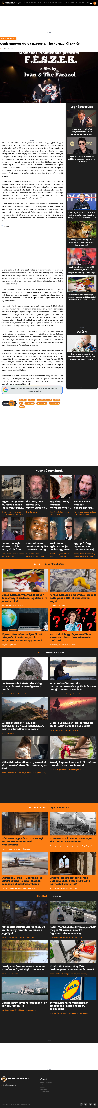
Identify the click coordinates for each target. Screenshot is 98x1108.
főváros (14, 645)
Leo (25, 888)
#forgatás (18, 514)
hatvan (22, 937)
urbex (70, 846)
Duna (4, 974)
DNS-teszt (54, 769)
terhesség (42, 773)
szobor (11, 888)
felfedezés (22, 694)
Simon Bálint (41, 403)
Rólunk (41, 1085)
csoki (71, 1013)
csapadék (32, 1010)
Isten (52, 694)
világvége (54, 730)
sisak (9, 694)
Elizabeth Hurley (8, 556)
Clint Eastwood (8, 514)
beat (22, 407)
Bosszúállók (30, 554)
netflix (87, 514)
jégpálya (15, 937)
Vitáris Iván (30, 403)
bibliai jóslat (63, 730)
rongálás (31, 888)
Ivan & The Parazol (44, 400)
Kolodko (5, 888)
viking (4, 694)
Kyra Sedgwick (61, 556)
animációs (14, 605)
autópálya (78, 937)
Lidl (51, 1013)
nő (20, 773)
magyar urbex (7, 849)
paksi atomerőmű (9, 1010)
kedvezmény (82, 974)
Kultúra (22, 400)
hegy (8, 733)
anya (24, 773)
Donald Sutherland (12, 512)
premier (53, 514)
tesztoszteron (64, 694)
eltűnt (8, 974)
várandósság (32, 773)
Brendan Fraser (18, 554)
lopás (9, 937)
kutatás (14, 694)
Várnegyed (54, 888)
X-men (90, 556)
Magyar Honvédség (58, 937)
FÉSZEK (56, 400)
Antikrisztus (73, 730)
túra (3, 733)
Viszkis (81, 514)
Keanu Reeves (83, 512)
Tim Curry (33, 512)
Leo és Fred (19, 888)
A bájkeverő (6, 554)
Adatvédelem (43, 1089)
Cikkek (31, 400)
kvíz (3, 605)
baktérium (84, 1013)
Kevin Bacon (54, 554)
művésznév (71, 645)
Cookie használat (44, 1092)
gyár (15, 849)
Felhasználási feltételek (46, 1082)
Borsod (52, 846)
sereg (68, 937)
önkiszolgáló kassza (68, 974)
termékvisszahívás (60, 1013)
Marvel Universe (80, 556)
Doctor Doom (79, 554)
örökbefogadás (75, 769)
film (3, 512)
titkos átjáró (64, 888)
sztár (55, 645)
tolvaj (4, 937)
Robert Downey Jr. (40, 556)
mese (7, 605)
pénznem (61, 605)
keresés (15, 974)
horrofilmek (64, 554)
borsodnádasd (24, 849)
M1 (72, 937)
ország (8, 645)
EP (21, 403)
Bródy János (54, 403)
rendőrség (30, 937)
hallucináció (76, 694)
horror (59, 514)
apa (12, 733)
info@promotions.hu (9, 1085)
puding (76, 1013)
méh (17, 773)
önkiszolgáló (55, 974)
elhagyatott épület (80, 846)
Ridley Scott (64, 512)
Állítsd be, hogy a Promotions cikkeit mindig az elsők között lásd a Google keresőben (34, 389)
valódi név (62, 645)
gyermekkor (63, 769)
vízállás (20, 1010)
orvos (56, 694)
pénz (55, 605)
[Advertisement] (49, 20)
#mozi (56, 512)
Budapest (74, 888)
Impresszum (43, 1087)
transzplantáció (8, 773)
